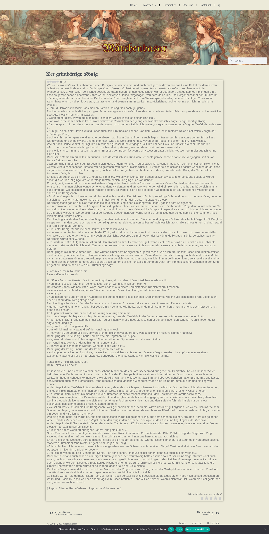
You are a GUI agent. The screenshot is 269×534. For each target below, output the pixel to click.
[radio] (202, 498)
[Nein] (265, 529)
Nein (179, 529)
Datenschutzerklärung (197, 529)
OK (171, 529)
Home (133, 5)
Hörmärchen (169, 5)
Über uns (188, 5)
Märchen (148, 5)
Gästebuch (206, 5)
